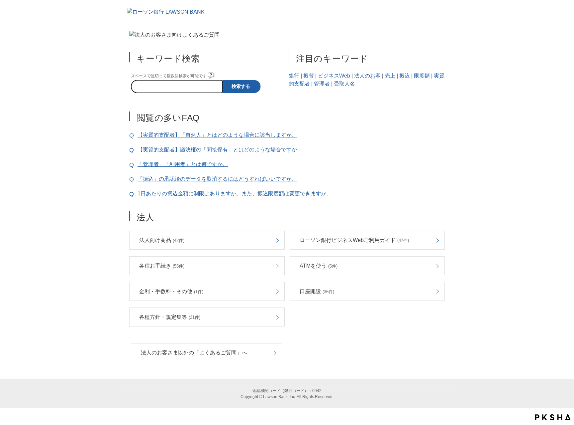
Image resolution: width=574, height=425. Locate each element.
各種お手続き (161, 266)
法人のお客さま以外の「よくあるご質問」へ (194, 352)
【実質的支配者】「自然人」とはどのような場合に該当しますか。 (217, 135)
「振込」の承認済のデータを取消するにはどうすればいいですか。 (217, 179)
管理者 (322, 84)
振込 (404, 76)
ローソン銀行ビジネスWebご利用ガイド (354, 240)
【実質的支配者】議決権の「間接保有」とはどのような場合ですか (217, 149)
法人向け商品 (161, 240)
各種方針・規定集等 (169, 317)
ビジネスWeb (334, 76)
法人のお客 (367, 76)
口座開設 (317, 291)
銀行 (294, 76)
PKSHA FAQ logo (553, 417)
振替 (308, 76)
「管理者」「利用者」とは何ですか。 (183, 164)
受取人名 (344, 84)
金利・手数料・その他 (171, 291)
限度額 (422, 76)
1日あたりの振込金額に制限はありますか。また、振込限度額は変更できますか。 (235, 193)
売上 (390, 76)
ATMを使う (318, 266)
